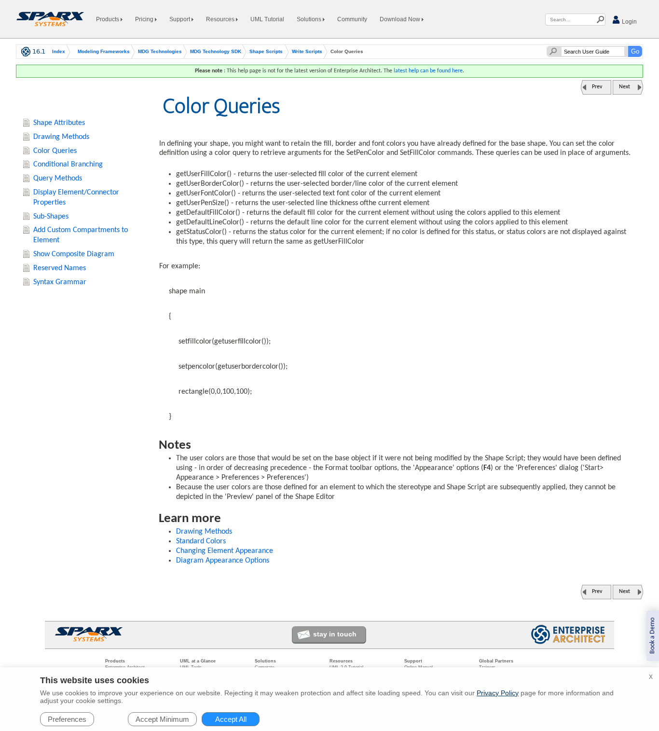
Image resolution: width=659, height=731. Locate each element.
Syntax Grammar (59, 282)
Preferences (67, 719)
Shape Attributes (59, 123)
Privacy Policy (498, 693)
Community (352, 19)
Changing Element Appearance (224, 551)
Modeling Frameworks (104, 51)
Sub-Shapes (51, 217)
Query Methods (57, 178)
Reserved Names (59, 268)
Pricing (145, 19)
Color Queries (55, 151)
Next (624, 87)
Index (58, 51)
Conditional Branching (68, 164)
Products (108, 19)
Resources (221, 19)
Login (628, 21)
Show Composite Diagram (73, 254)
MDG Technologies (160, 51)
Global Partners (496, 661)
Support (180, 19)
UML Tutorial (267, 19)
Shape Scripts (266, 51)
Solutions (310, 19)
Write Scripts (307, 51)
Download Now (401, 19)
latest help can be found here (428, 71)
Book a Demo (652, 636)
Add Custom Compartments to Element (80, 235)
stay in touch (335, 634)
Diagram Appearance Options (222, 561)
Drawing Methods (204, 532)
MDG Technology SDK (215, 51)
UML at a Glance (198, 661)
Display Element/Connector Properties (76, 198)
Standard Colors (201, 541)
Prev (597, 87)
